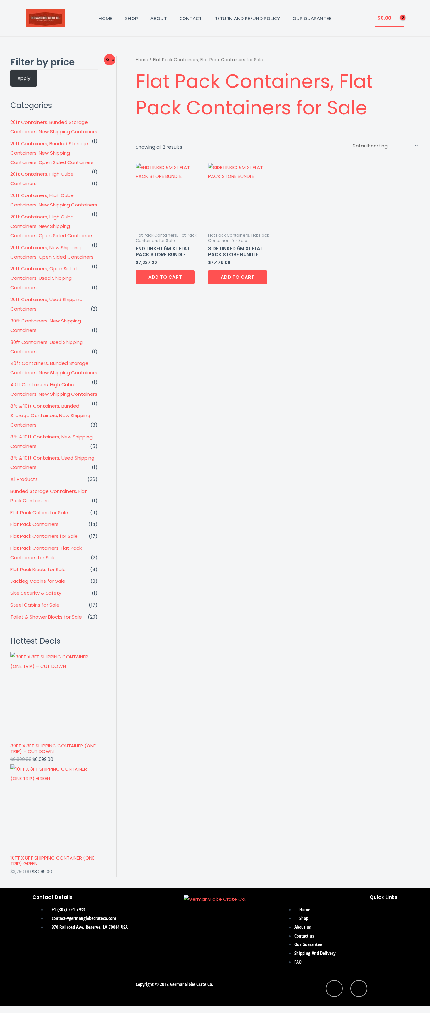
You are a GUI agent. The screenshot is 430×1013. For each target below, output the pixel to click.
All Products (24, 479)
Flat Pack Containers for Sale (44, 536)
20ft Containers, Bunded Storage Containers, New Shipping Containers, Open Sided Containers (51, 153)
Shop (131, 18)
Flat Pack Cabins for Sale (39, 512)
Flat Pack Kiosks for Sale (38, 569)
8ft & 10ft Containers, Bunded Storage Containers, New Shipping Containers (50, 415)
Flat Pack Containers (34, 524)
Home (105, 18)
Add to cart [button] (165, 277)
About (158, 18)
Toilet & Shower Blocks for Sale (46, 617)
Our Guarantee (311, 18)
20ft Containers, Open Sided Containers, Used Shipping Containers (43, 278)
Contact (190, 18)
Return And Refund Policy (247, 18)
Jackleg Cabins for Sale (37, 581)
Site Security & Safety (35, 593)
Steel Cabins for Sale (34, 605)
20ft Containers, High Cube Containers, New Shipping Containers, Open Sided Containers (51, 226)
